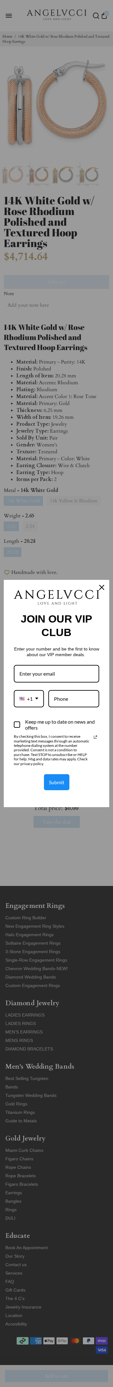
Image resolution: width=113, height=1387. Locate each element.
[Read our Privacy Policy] (95, 737)
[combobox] (29, 698)
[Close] (101, 587)
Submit (56, 782)
